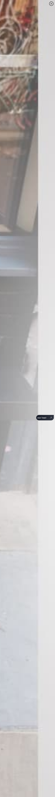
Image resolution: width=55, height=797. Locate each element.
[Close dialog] (51, 4)
